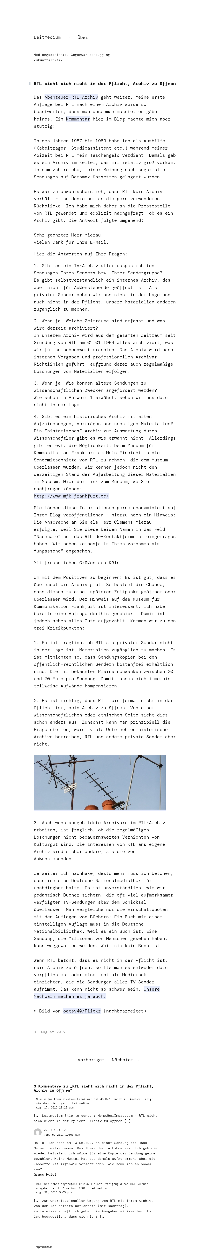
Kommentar (78, 119)
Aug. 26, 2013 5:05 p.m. (55, 1192)
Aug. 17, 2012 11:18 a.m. (56, 1107)
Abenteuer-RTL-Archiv (71, 97)
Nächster (122, 1060)
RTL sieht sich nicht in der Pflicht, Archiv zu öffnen (105, 83)
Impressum (43, 1247)
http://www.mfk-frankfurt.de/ (71, 496)
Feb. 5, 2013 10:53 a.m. (63, 1134)
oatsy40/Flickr (82, 1011)
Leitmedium (47, 37)
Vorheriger (91, 1060)
